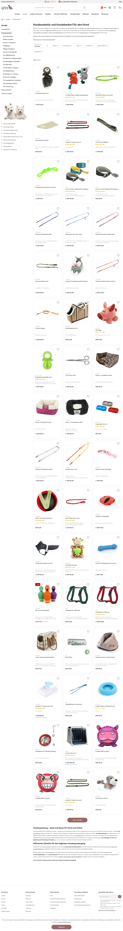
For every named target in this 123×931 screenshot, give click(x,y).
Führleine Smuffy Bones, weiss (43, 469)
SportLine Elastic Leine (41, 281)
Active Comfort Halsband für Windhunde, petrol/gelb (80, 189)
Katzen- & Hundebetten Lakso (74, 422)
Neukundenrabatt (9, 124)
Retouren (28, 911)
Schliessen (61, 927)
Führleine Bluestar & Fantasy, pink (105, 234)
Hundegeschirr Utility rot (102, 612)
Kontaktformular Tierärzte (57, 899)
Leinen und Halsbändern (55, 33)
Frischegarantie (8, 143)
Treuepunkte (77, 899)
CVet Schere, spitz (70, 375)
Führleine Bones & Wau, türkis (73, 234)
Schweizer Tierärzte (10, 150)
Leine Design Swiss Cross (72, 518)
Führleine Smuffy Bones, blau (43, 234)
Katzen (17, 14)
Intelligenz (79, 835)
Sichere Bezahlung (9, 140)
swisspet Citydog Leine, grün (73, 800)
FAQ (120, 2)
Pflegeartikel (95, 33)
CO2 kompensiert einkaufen (58, 902)
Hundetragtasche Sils (71, 328)
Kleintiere (4, 908)
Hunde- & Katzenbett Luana (43, 422)
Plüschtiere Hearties (71, 565)
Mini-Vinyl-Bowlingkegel (42, 610)
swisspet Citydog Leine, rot (73, 142)
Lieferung (28, 908)
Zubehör (48, 14)
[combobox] (60, 7)
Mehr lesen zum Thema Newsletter (107, 910)
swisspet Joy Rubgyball (102, 516)
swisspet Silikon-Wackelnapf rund (105, 706)
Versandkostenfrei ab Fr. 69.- (13, 137)
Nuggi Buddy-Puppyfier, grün (43, 377)
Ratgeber (53, 908)
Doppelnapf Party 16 (101, 424)
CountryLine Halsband (101, 142)
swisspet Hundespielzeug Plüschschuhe (76, 281)
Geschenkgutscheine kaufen (82, 905)
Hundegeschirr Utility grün (72, 610)
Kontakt (28, 895)
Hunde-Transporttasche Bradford (44, 657)
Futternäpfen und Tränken (40, 33)
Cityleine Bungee (40, 328)
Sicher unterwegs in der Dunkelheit (70, 857)
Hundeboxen (112, 30)
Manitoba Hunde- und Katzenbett (105, 657)
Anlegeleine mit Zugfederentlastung (45, 751)
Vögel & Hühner (5, 911)
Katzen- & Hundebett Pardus (103, 375)
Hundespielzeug (84, 33)
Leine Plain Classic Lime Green (104, 95)
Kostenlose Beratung (10, 130)
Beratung (104, 14)
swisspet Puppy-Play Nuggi (103, 469)
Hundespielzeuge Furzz (42, 93)
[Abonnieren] (119, 896)
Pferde (3, 902)
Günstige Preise (8, 127)
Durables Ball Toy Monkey (42, 798)
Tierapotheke (75, 14)
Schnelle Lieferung (9, 133)
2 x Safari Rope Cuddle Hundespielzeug (76, 95)
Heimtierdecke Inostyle (42, 140)
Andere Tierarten (36, 14)
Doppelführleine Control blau (73, 704)
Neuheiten (95, 14)
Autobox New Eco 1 (70, 753)
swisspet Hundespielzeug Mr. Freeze (105, 563)
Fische (3, 905)
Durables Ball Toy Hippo (102, 751)
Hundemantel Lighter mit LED (43, 563)
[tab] (41, 45)
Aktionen (86, 14)
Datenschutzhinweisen (64, 922)
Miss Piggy (98, 330)
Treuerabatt (7, 146)
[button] (104, 8)
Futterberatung (54, 905)
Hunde (25, 14)
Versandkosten (30, 905)
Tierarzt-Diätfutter (60, 14)
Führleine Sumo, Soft (71, 469)
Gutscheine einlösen (80, 902)
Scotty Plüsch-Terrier (101, 798)
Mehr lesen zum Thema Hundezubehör (44, 39)
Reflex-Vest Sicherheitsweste (43, 518)
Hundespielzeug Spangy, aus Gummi (45, 187)
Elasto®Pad (68, 657)
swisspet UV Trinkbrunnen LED (44, 706)
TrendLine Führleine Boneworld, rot (105, 281)
